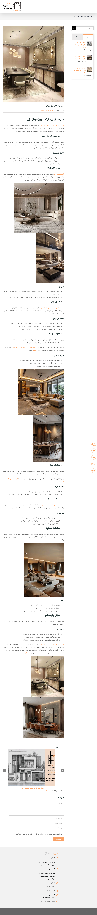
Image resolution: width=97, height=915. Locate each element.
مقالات (50, 110)
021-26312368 (50, 887)
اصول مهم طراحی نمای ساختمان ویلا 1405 (31, 788)
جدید (88, 37)
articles (54, 110)
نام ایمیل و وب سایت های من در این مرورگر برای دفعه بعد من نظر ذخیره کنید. (39, 834)
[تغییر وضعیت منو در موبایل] (93, 6)
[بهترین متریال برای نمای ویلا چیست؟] (89, 57)
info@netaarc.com (48, 901)
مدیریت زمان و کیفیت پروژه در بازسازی (52, 125)
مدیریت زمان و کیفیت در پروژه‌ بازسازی (52, 644)
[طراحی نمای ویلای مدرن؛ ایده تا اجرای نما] (89, 68)
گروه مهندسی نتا (59, 174)
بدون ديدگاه (44, 110)
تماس (34, 350)
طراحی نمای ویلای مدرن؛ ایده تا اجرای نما (80, 70)
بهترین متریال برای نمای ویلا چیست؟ (80, 57)
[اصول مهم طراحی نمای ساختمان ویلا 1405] (31, 767)
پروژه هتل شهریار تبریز (19, 347)
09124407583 (50, 891)
